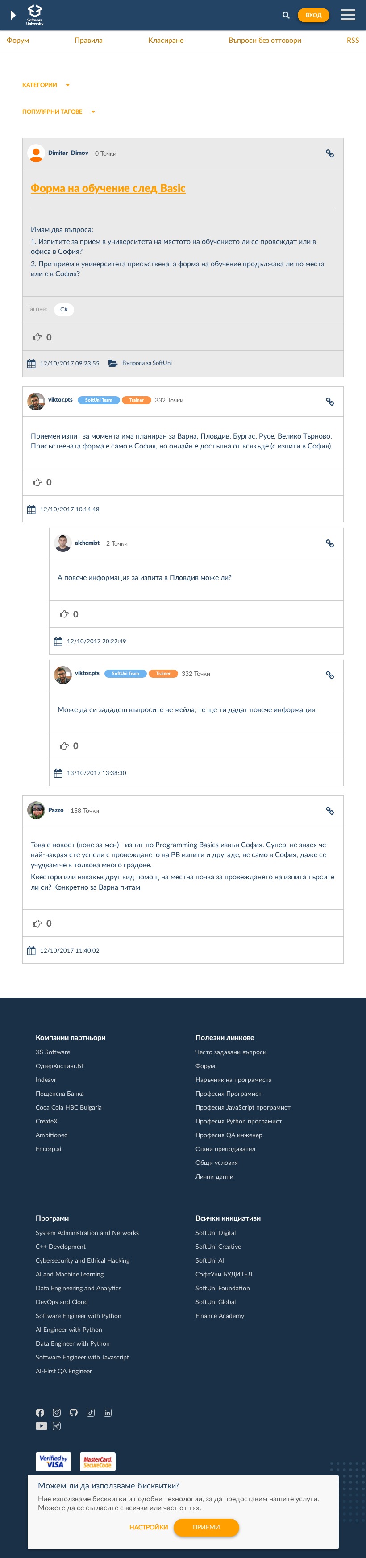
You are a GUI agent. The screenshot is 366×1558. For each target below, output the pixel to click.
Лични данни (214, 1177)
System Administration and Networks (87, 1233)
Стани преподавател (225, 1149)
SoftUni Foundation (222, 1288)
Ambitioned (52, 1135)
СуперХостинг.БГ (60, 1066)
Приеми (206, 1528)
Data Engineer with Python (73, 1344)
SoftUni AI (209, 1261)
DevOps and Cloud (62, 1302)
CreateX (47, 1122)
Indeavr (46, 1080)
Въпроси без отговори (265, 40)
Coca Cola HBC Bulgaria (69, 1108)
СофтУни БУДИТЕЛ (223, 1275)
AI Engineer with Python (69, 1330)
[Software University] (35, 15)
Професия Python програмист (238, 1122)
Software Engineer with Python (78, 1316)
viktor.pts (60, 400)
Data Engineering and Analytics (78, 1288)
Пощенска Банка (60, 1094)
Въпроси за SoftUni (147, 363)
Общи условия (216, 1163)
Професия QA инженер (228, 1135)
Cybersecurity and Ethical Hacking (82, 1261)
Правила (89, 40)
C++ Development (61, 1247)
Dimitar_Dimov (68, 153)
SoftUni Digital (215, 1233)
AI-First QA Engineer (64, 1371)
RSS (353, 40)
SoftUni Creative (218, 1247)
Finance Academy (219, 1316)
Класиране (165, 40)
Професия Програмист (228, 1094)
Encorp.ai (48, 1149)
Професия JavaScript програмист (243, 1108)
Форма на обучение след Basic (108, 188)
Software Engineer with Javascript (82, 1358)
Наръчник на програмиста (233, 1080)
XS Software (53, 1052)
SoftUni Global (215, 1302)
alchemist (87, 543)
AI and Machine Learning (70, 1275)
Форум (18, 40)
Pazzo (56, 810)
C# (64, 310)
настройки (148, 1528)
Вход (313, 15)
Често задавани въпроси (230, 1052)
